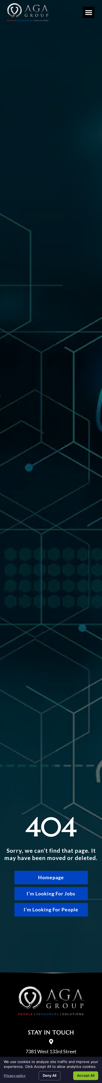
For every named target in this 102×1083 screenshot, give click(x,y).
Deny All (49, 1075)
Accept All (85, 1075)
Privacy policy (15, 1076)
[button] (88, 12)
